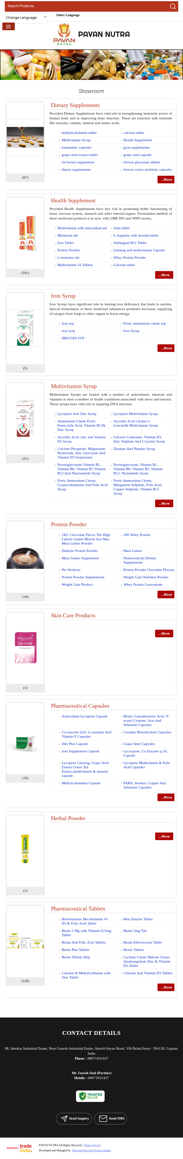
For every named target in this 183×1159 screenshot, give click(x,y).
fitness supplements (76, 169)
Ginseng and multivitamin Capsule (139, 250)
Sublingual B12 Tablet (130, 243)
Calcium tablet (124, 265)
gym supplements (136, 147)
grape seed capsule (137, 155)
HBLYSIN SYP (73, 338)
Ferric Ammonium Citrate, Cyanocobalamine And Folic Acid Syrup (82, 485)
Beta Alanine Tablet (137, 919)
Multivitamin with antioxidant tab (82, 228)
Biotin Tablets (133, 950)
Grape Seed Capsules (139, 744)
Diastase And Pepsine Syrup (134, 449)
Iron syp (68, 323)
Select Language (68, 15)
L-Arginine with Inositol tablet (135, 235)
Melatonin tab (67, 235)
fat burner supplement (78, 162)
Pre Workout (71, 570)
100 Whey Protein (136, 535)
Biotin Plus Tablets (75, 950)
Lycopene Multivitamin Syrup (135, 414)
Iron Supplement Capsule (80, 751)
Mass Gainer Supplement (80, 558)
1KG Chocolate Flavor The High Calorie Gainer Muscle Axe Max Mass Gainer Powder (86, 539)
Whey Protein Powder (129, 257)
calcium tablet (133, 133)
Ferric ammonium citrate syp (144, 323)
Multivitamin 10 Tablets (75, 265)
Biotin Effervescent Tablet (142, 942)
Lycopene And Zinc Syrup (77, 414)
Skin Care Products (73, 615)
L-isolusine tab (68, 257)
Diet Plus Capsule (75, 744)
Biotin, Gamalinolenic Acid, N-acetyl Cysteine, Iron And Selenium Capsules (146, 720)
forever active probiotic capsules (147, 169)
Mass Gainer (132, 551)
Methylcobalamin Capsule (81, 783)
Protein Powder (68, 250)
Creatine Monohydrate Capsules (147, 732)
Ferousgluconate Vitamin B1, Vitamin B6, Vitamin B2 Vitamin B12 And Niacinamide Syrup (81, 469)
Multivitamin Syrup (76, 140)
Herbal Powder (68, 818)
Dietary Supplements (75, 105)
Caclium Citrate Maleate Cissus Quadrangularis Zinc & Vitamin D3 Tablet (146, 961)
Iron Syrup (63, 296)
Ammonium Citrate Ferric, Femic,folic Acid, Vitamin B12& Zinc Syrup (81, 425)
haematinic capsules (77, 147)
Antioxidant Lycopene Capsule (85, 716)
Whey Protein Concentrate (143, 584)
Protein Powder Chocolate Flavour (148, 570)
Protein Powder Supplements (83, 577)
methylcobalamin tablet (79, 133)
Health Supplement (137, 140)
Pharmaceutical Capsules (80, 706)
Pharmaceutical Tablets (78, 909)
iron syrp (68, 331)
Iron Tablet (65, 243)
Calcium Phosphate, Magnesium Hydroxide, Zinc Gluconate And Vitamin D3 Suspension (81, 453)
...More (166, 179)
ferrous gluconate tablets (141, 162)
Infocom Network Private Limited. (91, 1150)
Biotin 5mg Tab (135, 931)
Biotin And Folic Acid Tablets (84, 942)
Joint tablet (121, 228)
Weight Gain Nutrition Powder (145, 577)
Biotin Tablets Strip (76, 957)
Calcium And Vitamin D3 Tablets (148, 973)
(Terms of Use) (92, 1145)
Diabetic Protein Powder (80, 551)
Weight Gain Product (77, 584)
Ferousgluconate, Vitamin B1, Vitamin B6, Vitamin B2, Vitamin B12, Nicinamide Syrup (138, 469)
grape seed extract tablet (80, 155)
